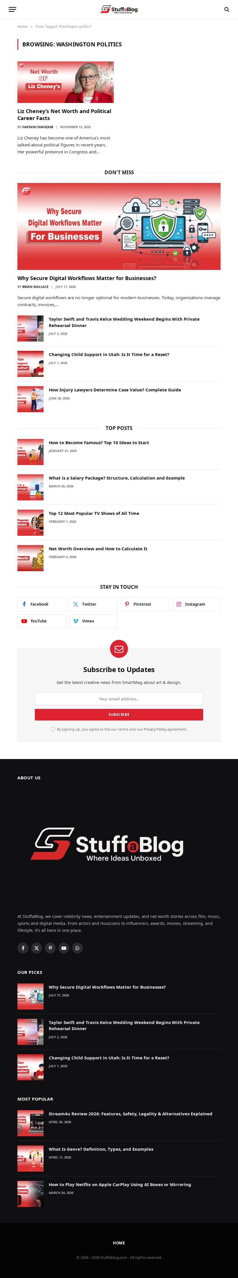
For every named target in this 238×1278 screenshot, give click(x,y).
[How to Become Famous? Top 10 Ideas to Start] (30, 452)
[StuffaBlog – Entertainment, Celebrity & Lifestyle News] (118, 9)
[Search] (226, 9)
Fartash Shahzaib (37, 127)
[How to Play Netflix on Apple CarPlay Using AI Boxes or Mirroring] (30, 1194)
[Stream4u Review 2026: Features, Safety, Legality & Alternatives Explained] (30, 1123)
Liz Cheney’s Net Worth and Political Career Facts (64, 114)
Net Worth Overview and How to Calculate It (98, 548)
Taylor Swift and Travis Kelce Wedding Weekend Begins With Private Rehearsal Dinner (124, 322)
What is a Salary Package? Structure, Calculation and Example (117, 478)
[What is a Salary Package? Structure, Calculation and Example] (30, 487)
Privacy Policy (155, 729)
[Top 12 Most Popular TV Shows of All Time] (30, 523)
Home (119, 1243)
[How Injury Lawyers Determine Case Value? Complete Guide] (30, 399)
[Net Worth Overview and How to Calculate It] (30, 558)
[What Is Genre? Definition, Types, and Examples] (30, 1159)
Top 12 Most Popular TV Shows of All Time (94, 513)
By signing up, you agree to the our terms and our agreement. (121, 729)
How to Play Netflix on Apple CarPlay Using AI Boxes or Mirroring (120, 1184)
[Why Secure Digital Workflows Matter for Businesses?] (119, 226)
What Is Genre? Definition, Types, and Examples (101, 1149)
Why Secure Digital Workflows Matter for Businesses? (86, 278)
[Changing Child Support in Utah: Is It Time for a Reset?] (30, 364)
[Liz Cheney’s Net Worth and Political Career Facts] (65, 82)
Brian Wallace (35, 286)
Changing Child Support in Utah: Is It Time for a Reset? (109, 354)
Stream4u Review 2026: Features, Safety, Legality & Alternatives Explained (130, 1114)
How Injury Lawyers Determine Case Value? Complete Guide (115, 390)
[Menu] (12, 9)
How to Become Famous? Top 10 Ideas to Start (99, 442)
